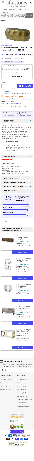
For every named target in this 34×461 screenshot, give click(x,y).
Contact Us (3, 386)
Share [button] (5, 221)
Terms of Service (22, 403)
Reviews (19, 383)
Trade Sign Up (22, 379)
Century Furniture (6, 45)
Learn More (20, 62)
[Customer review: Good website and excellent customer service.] (17, 421)
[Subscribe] (32, 370)
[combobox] (17, 10)
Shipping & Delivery (23, 393)
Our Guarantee (22, 396)
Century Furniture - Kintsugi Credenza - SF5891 (23, 237)
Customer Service (6, 379)
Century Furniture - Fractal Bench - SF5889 (23, 286)
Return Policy (21, 386)
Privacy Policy (21, 389)
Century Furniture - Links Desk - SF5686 (24, 330)
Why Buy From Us (6, 389)
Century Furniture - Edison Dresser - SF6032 (23, 308)
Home (5, 20)
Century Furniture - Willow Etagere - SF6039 (23, 260)
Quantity (4, 82)
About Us (3, 383)
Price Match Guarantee (25, 399)
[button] (31, 2)
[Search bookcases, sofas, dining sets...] (31, 10)
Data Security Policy (23, 406)
